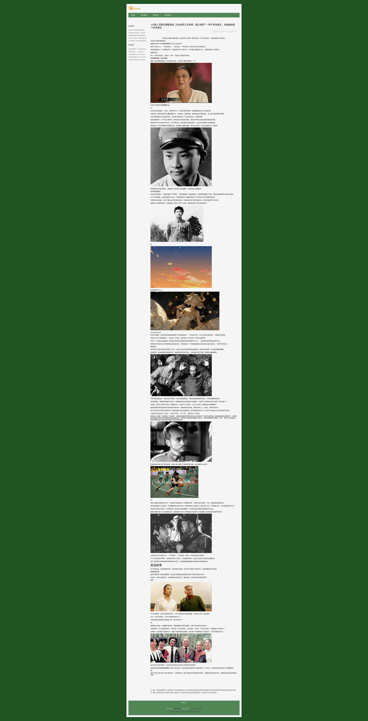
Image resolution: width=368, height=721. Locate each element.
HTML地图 (199, 708)
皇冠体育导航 (173, 711)
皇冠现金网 (185, 711)
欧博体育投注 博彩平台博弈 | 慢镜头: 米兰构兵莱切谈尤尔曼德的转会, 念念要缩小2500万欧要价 (186, 692)
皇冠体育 (179, 711)
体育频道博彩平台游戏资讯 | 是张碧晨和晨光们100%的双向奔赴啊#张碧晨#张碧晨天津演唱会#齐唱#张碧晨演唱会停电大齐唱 (196, 690)
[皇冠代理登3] (134, 10)
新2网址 (196, 711)
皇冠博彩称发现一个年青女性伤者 (137, 49)
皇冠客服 (191, 711)
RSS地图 (192, 708)
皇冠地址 (195, 404)
